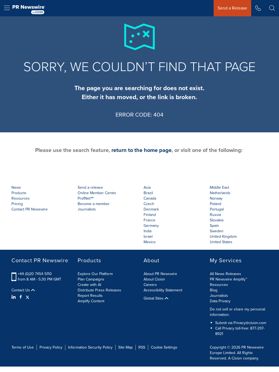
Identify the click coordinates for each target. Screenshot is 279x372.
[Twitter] (27, 297)
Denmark (151, 209)
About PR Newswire (160, 274)
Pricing (17, 204)
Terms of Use (22, 347)
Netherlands (220, 193)
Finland (150, 215)
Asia (147, 187)
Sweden (216, 231)
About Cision (154, 279)
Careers (150, 285)
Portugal (217, 209)
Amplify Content (91, 301)
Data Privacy (220, 301)
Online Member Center (97, 193)
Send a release (90, 187)
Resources (219, 285)
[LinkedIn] (14, 297)
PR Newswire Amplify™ (228, 279)
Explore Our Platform (95, 274)
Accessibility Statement (163, 290)
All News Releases (225, 274)
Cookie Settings (164, 347)
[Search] (272, 8)
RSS (141, 347)
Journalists (87, 209)
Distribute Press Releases (99, 290)
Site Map (125, 347)
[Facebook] (20, 297)
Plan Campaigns (91, 279)
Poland (215, 204)
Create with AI (89, 285)
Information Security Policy (90, 347)
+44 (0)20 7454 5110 (35, 274)
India (147, 231)
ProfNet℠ (85, 198)
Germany (151, 225)
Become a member (94, 204)
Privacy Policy (51, 347)
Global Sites (154, 298)
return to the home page (141, 150)
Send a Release (232, 8)
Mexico (150, 242)
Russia (215, 215)
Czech (149, 204)
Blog (213, 290)
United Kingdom (223, 236)
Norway (216, 198)
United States (221, 242)
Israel (148, 236)
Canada (150, 198)
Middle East (219, 187)
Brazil (148, 193)
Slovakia (216, 220)
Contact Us (21, 290)
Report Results (90, 295)
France (149, 220)
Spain (214, 225)
